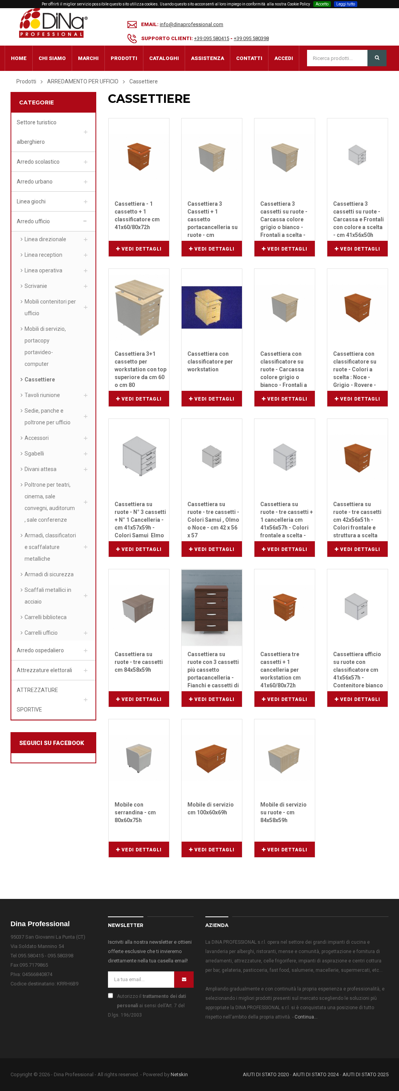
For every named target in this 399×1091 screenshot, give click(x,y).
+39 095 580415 (211, 38)
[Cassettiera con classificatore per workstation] (212, 307)
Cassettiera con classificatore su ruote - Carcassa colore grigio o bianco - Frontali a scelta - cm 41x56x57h (283, 370)
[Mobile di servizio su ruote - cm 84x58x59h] (284, 758)
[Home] (53, 22)
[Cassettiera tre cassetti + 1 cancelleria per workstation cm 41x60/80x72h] (284, 607)
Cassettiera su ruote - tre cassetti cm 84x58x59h (139, 662)
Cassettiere (40, 379)
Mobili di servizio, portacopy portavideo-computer (45, 346)
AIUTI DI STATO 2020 (266, 1074)
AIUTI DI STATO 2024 (316, 1074)
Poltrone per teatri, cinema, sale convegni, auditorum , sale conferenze (50, 502)
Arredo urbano (35, 181)
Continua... (306, 1017)
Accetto (322, 4)
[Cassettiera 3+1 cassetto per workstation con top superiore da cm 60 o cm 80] (139, 307)
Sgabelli (34, 453)
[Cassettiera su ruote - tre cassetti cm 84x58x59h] (139, 607)
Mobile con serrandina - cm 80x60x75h (135, 812)
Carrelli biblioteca (46, 617)
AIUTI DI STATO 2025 (365, 1074)
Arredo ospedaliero (40, 650)
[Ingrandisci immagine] (164, 123)
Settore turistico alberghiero (36, 132)
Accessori (37, 438)
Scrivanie (36, 286)
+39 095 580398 (251, 38)
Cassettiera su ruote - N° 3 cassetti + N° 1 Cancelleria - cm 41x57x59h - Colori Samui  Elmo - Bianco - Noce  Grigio (140, 520)
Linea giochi (31, 201)
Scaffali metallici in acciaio (48, 596)
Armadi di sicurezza (49, 574)
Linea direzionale (45, 239)
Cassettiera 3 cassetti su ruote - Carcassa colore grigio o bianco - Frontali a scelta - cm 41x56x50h (283, 220)
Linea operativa (43, 270)
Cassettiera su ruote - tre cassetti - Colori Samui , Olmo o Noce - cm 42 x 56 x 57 (213, 519)
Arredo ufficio (33, 221)
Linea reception (43, 255)
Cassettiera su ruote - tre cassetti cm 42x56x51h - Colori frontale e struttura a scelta (357, 519)
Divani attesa (40, 469)
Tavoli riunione (42, 395)
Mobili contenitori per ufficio (50, 307)
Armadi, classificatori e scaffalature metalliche (50, 547)
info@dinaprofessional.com (191, 24)
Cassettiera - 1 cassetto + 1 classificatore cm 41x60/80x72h (137, 215)
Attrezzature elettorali (44, 670)
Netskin (179, 1074)
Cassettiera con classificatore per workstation (210, 361)
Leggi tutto (345, 4)
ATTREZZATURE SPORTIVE (37, 700)
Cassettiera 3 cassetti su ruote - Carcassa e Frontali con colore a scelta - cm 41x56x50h (358, 219)
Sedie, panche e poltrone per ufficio (48, 416)
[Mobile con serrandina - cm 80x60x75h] (139, 758)
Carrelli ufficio (41, 633)
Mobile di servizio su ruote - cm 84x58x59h (283, 812)
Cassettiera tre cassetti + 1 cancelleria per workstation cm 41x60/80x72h (280, 669)
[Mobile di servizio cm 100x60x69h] (212, 758)
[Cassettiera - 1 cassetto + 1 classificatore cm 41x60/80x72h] (139, 157)
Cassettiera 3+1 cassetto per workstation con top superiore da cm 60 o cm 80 (140, 369)
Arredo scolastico (38, 162)
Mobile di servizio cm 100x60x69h (210, 808)
